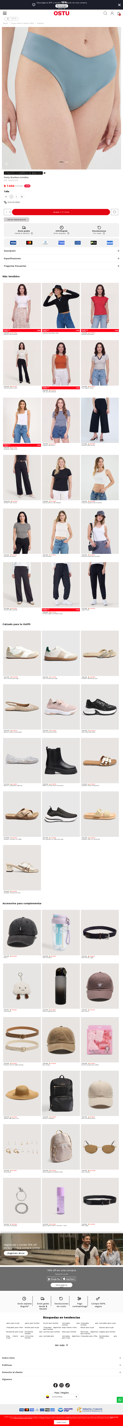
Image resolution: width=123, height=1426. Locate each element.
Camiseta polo (48, 1336)
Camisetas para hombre (71, 1324)
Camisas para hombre (51, 1332)
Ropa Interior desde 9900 (22, 23)
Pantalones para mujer (14, 1332)
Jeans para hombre (32, 1323)
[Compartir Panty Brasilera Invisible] (6, 163)
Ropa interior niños (69, 1327)
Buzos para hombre (50, 1323)
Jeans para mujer (12, 1323)
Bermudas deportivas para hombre (89, 1332)
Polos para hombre (69, 1332)
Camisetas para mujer (107, 1323)
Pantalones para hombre (33, 1332)
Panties (40, 23)
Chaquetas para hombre (89, 1324)
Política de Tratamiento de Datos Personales (23, 1417)
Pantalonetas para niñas (108, 1337)
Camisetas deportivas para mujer (71, 1337)
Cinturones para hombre (33, 1337)
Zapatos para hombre (107, 1332)
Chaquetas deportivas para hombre (52, 1328)
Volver (13, 19)
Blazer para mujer (87, 1327)
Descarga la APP (61, 1285)
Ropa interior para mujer (15, 1337)
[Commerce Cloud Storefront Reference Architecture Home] (61, 13)
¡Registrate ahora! (16, 1253)
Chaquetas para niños (14, 1327)
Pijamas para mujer (106, 1327)
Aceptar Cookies (61, 1422)
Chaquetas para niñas (89, 1336)
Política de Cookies (114, 1416)
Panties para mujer (32, 1327)
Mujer (5, 23)
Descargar (62, 6)
